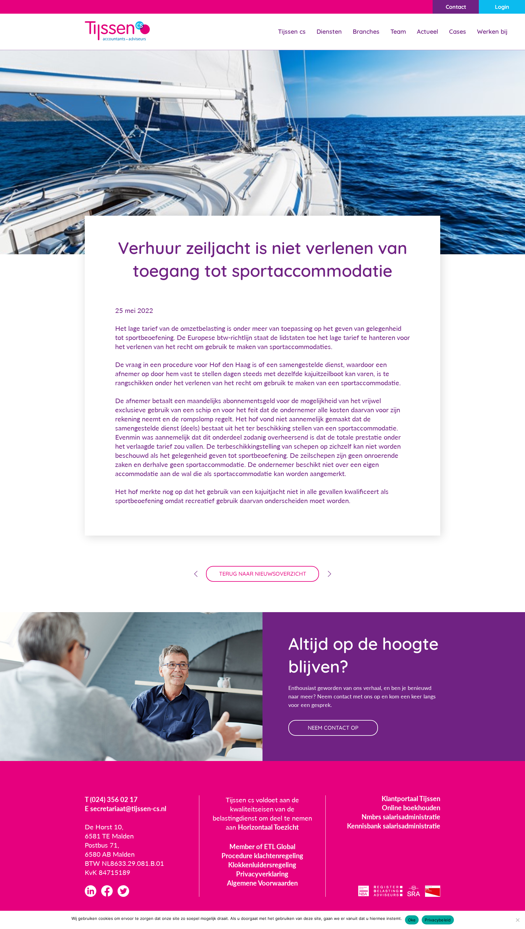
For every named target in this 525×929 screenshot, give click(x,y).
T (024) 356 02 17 (111, 799)
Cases (457, 31)
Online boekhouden (411, 808)
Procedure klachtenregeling (262, 856)
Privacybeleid (438, 919)
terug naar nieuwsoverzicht (262, 573)
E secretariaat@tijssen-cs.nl (125, 808)
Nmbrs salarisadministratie (401, 817)
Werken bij (492, 31)
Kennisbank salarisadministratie (393, 826)
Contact (456, 6)
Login (502, 6)
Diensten (329, 31)
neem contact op (333, 727)
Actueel (427, 31)
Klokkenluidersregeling (262, 865)
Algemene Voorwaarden (262, 883)
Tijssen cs (292, 31)
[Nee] (517, 920)
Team (398, 31)
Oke (412, 919)
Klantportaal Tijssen (411, 798)
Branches (366, 31)
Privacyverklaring (262, 874)
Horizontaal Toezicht (268, 827)
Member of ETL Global (262, 846)
